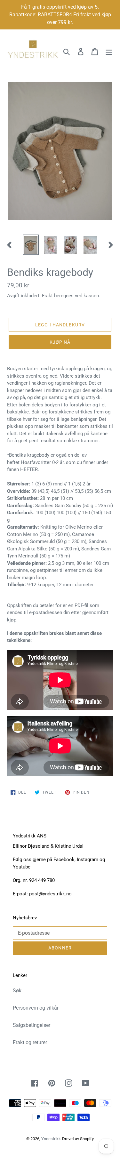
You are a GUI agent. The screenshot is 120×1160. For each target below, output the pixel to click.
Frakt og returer (30, 1042)
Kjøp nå (60, 342)
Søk (17, 991)
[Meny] (109, 51)
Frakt (47, 296)
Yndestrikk (51, 1138)
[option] (31, 245)
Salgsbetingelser (31, 1025)
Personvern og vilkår (36, 1008)
